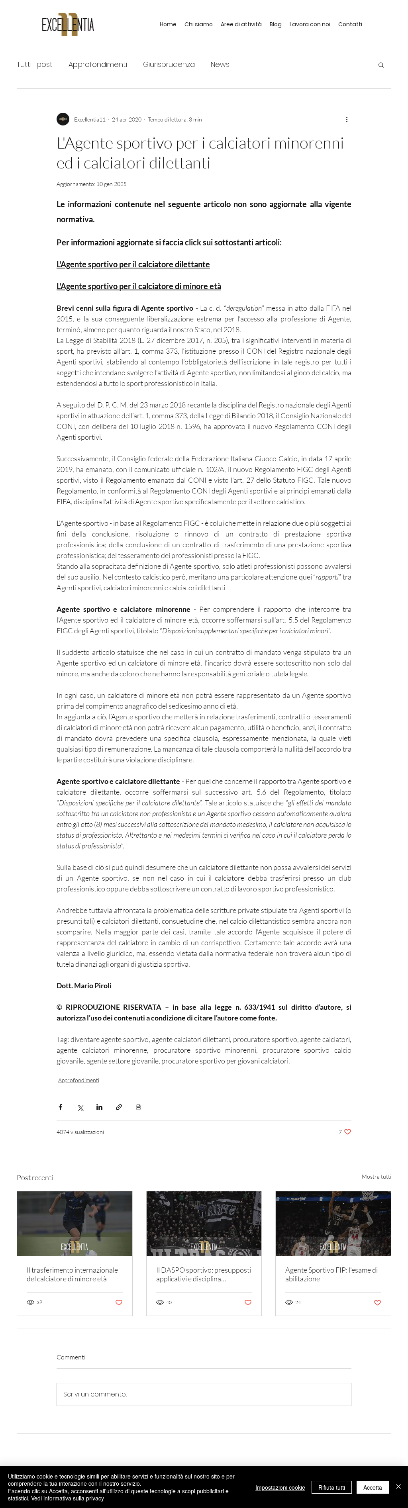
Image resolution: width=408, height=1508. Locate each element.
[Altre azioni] (346, 119)
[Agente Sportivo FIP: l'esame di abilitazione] (333, 1223)
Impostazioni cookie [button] (280, 1487)
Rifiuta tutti (331, 1487)
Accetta (372, 1487)
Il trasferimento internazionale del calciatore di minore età (72, 1274)
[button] (381, 64)
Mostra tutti (376, 1176)
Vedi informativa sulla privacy (67, 1498)
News (220, 64)
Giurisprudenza (169, 64)
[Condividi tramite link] (119, 1107)
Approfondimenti (98, 64)
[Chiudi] (398, 1487)
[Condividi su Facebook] (60, 1107)
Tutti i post (35, 64)
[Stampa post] (138, 1107)
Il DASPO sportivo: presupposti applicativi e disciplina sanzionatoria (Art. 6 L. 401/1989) (203, 1274)
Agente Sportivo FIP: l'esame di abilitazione (331, 1274)
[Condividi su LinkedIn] (99, 1107)
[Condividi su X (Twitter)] (80, 1107)
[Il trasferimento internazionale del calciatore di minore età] (74, 1223)
